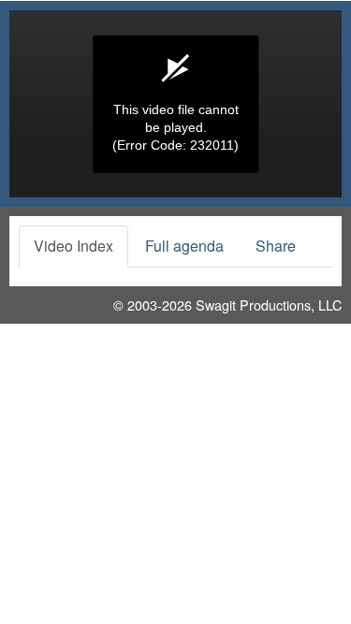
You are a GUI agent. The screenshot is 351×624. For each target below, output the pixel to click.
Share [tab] (276, 245)
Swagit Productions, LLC (269, 304)
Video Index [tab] (73, 245)
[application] (175, 103)
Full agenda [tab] (184, 245)
